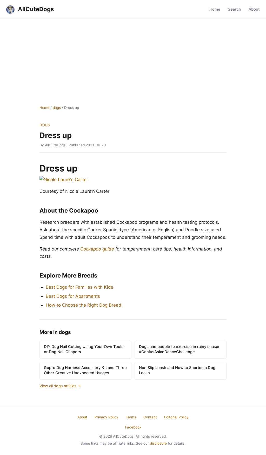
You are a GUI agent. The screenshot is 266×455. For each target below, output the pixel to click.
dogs (57, 107)
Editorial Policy (176, 417)
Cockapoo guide (97, 249)
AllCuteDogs (35, 8)
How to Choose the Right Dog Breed (83, 305)
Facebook (133, 427)
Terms (131, 417)
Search (234, 9)
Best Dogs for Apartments (73, 296)
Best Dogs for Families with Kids (79, 287)
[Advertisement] (133, 57)
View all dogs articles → (60, 386)
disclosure (158, 443)
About (254, 9)
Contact (150, 417)
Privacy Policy (106, 417)
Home (214, 9)
